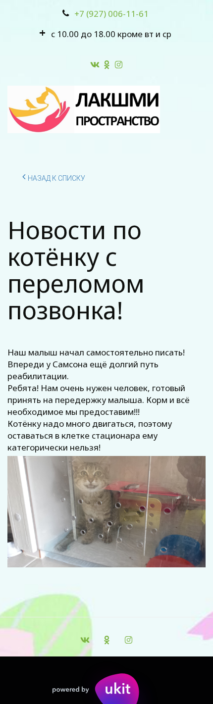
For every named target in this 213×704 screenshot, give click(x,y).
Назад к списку (56, 178)
